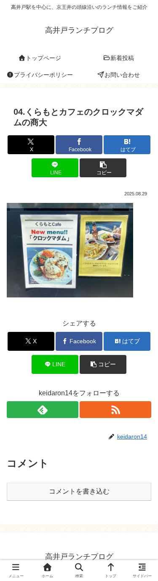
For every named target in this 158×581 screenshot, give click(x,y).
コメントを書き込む (79, 491)
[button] (103, 167)
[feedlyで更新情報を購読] (42, 409)
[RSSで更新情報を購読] (115, 409)
